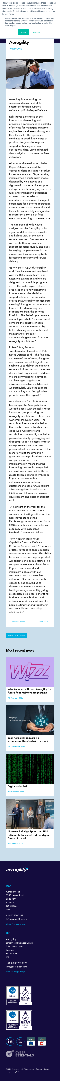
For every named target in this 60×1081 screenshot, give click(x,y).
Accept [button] (23, 32)
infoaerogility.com (16, 919)
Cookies (47, 1069)
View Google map (15, 924)
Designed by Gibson (14, 1072)
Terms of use (29, 1069)
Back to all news (16, 635)
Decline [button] (36, 32)
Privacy (39, 1069)
